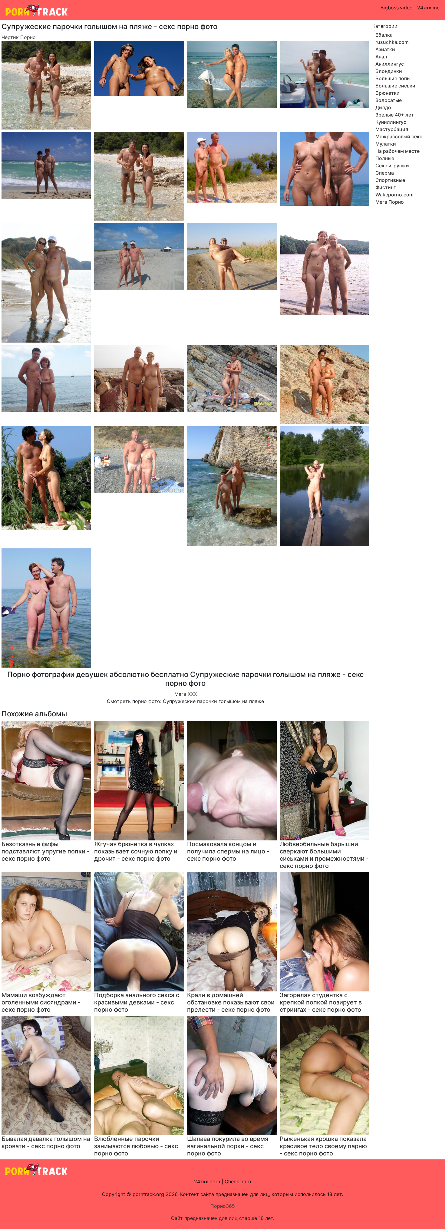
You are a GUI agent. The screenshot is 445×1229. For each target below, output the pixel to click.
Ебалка (384, 35)
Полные (384, 158)
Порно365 (222, 1206)
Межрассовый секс (398, 136)
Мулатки (385, 144)
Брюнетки (387, 93)
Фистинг (385, 187)
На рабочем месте (397, 151)
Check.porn (238, 1181)
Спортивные (390, 180)
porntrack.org (148, 1194)
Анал (381, 57)
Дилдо (383, 107)
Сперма (384, 173)
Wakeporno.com (394, 195)
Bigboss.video (397, 8)
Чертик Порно (19, 37)
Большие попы (392, 78)
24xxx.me (428, 8)
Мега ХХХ (185, 694)
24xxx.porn (207, 1181)
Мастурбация (391, 129)
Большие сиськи (395, 86)
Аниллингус (389, 64)
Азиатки (385, 49)
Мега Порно (389, 202)
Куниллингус (390, 122)
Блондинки (388, 71)
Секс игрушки (392, 166)
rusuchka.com (392, 42)
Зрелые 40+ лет (394, 115)
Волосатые (388, 100)
